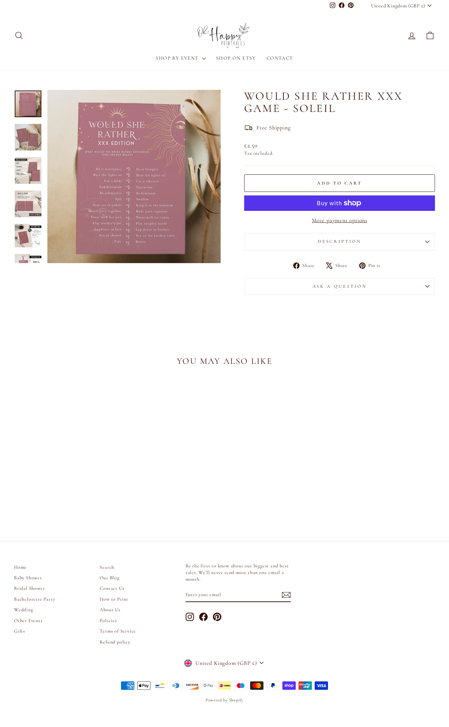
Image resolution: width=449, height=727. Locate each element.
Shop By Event (178, 58)
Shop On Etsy (236, 58)
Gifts (19, 631)
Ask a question (340, 286)
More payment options (339, 220)
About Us (110, 610)
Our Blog (109, 578)
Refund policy (115, 642)
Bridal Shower (29, 588)
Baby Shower (28, 578)
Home (20, 567)
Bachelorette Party (34, 599)
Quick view (64, 475)
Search (107, 567)
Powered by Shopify (224, 700)
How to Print (114, 599)
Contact (280, 58)
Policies (108, 620)
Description (339, 241)
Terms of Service (118, 631)
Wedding (23, 610)
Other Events (28, 620)
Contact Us (112, 588)
